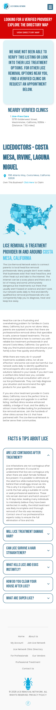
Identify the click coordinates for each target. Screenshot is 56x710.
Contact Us (28, 668)
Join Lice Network (36, 642)
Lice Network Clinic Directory (28, 649)
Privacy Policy (38, 694)
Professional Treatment (28, 662)
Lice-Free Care (20, 116)
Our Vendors (38, 655)
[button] (28, 455)
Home (21, 636)
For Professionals (19, 655)
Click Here (29, 182)
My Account (17, 642)
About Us (33, 636)
